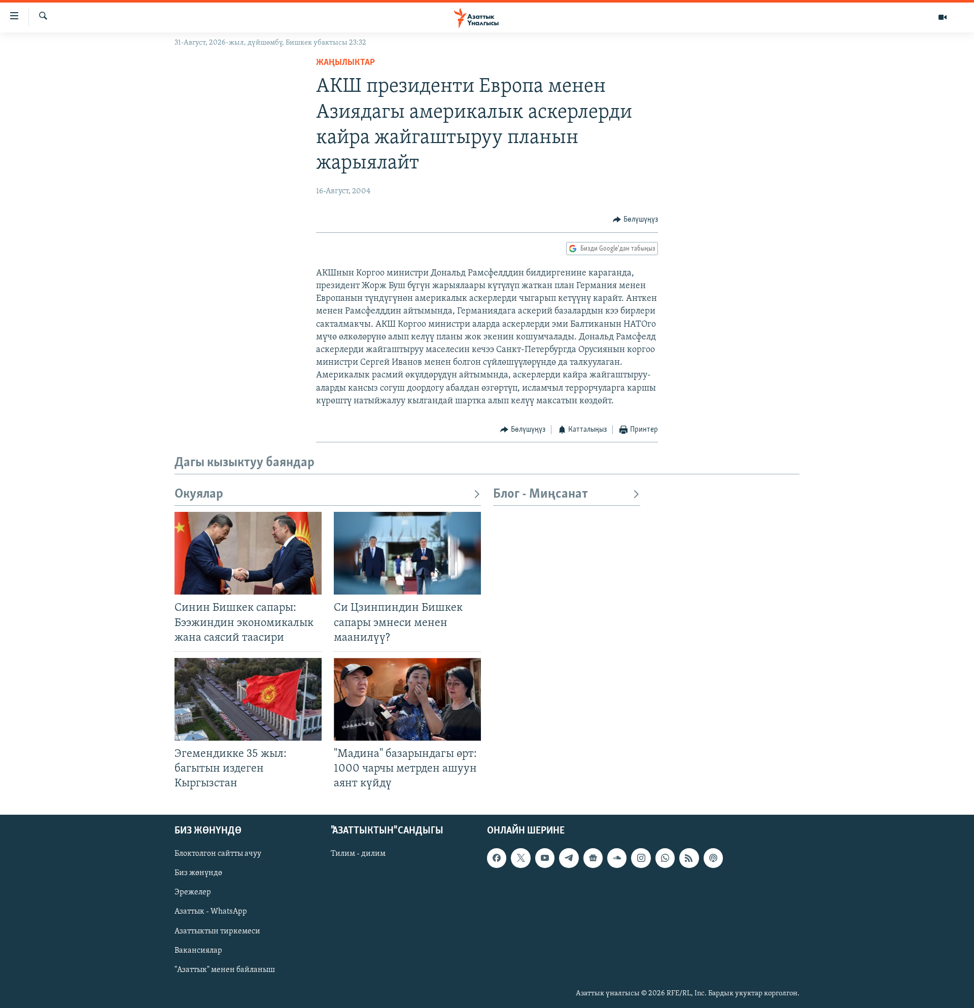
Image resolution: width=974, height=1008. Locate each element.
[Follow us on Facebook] (496, 858)
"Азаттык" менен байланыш (225, 970)
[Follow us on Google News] (593, 858)
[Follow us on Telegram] (568, 858)
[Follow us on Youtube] (544, 858)
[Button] (635, 219)
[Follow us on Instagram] (640, 858)
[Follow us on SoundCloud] (617, 858)
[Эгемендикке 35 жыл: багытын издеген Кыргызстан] (248, 699)
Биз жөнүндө (198, 874)
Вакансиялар (198, 951)
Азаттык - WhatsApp (211, 912)
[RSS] (689, 858)
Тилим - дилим (358, 854)
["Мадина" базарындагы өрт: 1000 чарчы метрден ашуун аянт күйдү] (407, 699)
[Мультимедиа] (942, 17)
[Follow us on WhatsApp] (665, 858)
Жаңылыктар (345, 62)
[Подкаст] (713, 858)
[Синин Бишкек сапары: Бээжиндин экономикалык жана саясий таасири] (248, 553)
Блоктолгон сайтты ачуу (218, 854)
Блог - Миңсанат (540, 494)
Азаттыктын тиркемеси (217, 931)
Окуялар (199, 494)
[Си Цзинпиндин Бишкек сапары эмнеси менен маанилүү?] (407, 553)
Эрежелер (193, 893)
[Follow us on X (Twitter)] (520, 858)
